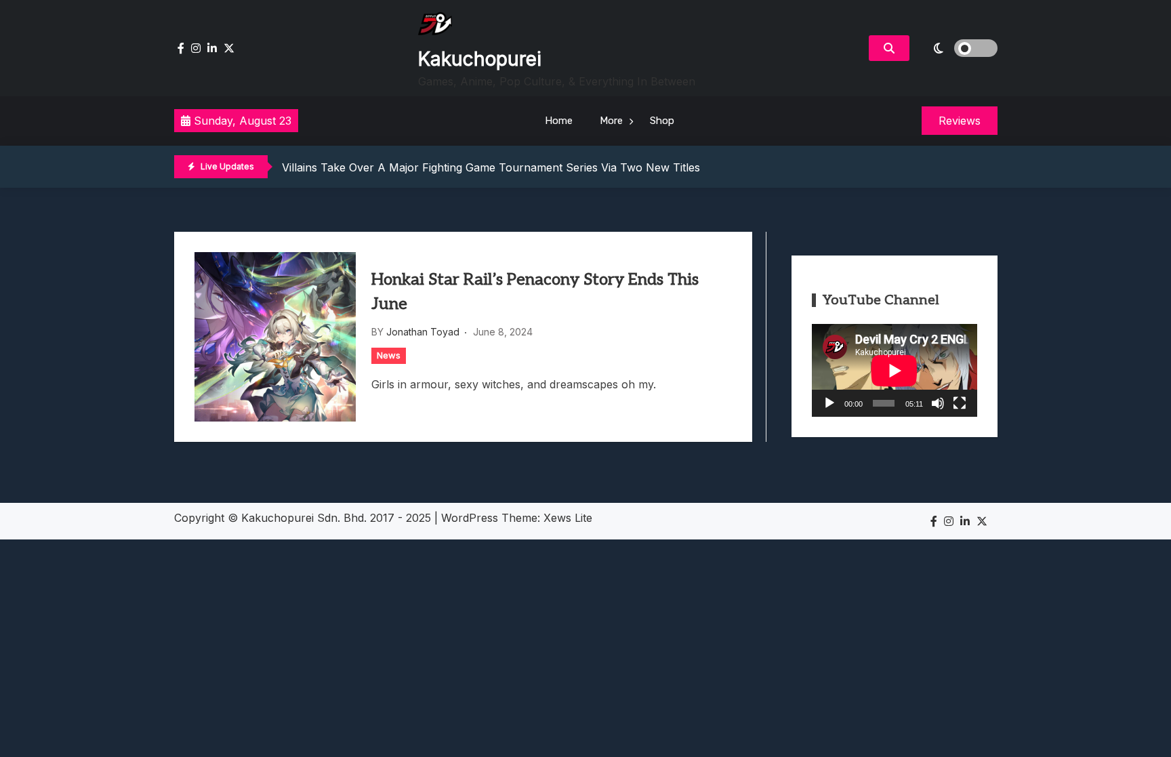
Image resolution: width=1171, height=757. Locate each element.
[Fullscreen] (959, 403)
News (388, 355)
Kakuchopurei (479, 58)
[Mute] (938, 403)
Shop (662, 121)
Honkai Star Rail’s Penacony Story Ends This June (535, 292)
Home (559, 121)
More (611, 121)
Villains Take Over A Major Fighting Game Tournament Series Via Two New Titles (491, 167)
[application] (894, 370)
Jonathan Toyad (422, 331)
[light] (957, 48)
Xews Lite (567, 518)
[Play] (829, 403)
